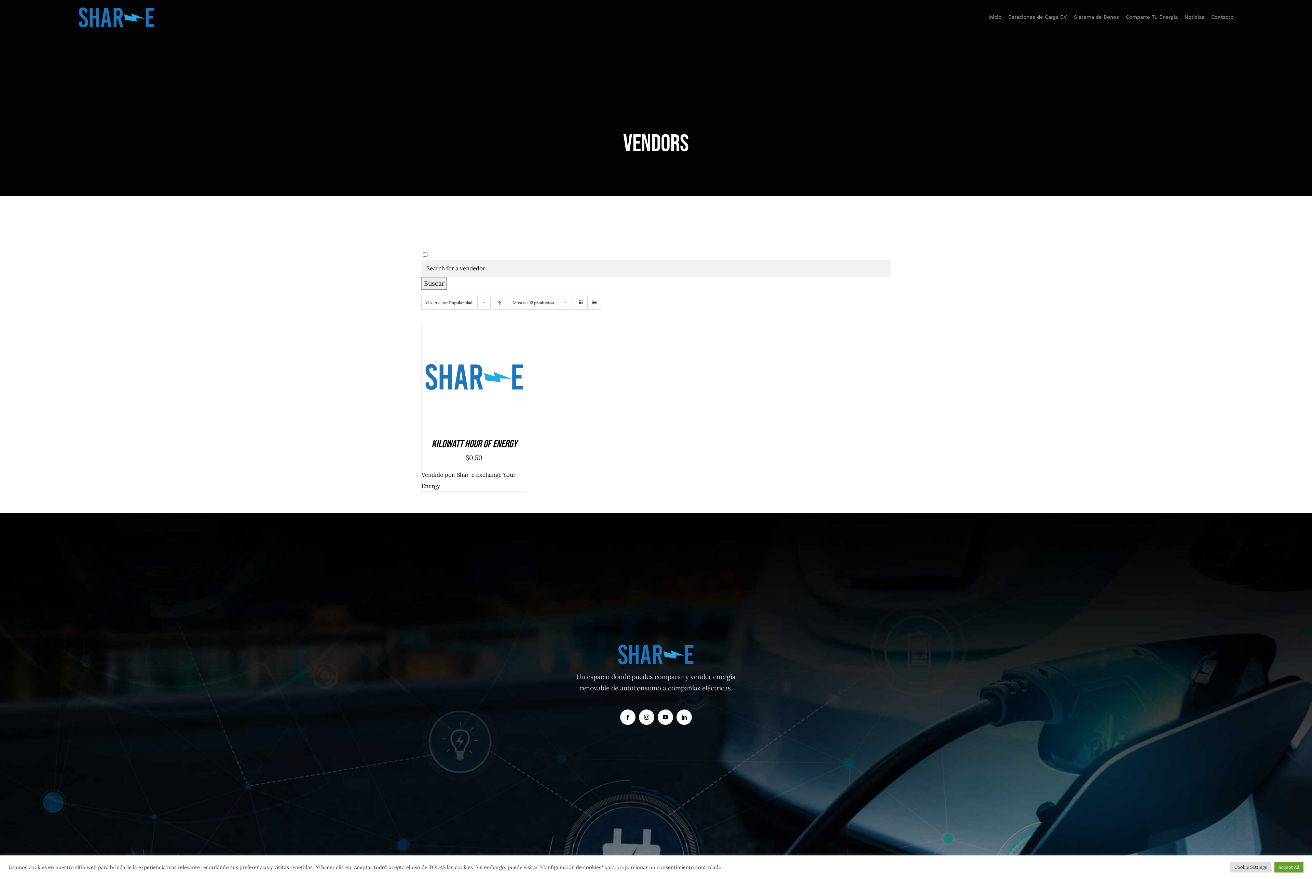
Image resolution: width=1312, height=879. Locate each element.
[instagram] (646, 717)
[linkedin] (684, 717)
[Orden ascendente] (499, 303)
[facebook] (628, 717)
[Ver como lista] (594, 302)
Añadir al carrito (456, 378)
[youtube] (665, 717)
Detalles (504, 378)
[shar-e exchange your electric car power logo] (116, 10)
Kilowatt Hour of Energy (474, 444)
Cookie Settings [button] (1250, 867)
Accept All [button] (1289, 867)
